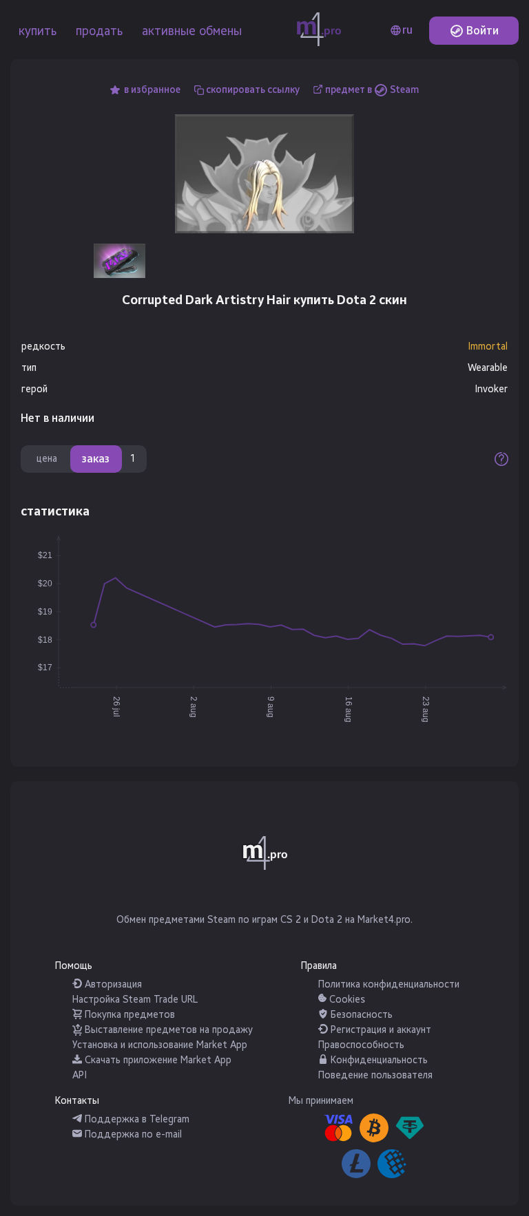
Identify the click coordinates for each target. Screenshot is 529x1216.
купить (37, 31)
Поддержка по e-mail (132, 1134)
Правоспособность (361, 1045)
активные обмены (192, 31)
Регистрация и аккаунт (379, 1030)
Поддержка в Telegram (135, 1119)
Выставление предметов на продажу (167, 1030)
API (79, 1075)
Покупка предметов (128, 1015)
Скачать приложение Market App (156, 1060)
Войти (481, 30)
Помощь (73, 966)
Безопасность (360, 1015)
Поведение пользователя (375, 1075)
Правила (319, 966)
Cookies (345, 999)
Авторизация (112, 984)
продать (99, 31)
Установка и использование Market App (159, 1045)
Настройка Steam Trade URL (135, 999)
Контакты (77, 1101)
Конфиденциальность (378, 1060)
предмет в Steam (372, 90)
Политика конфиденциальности (388, 984)
